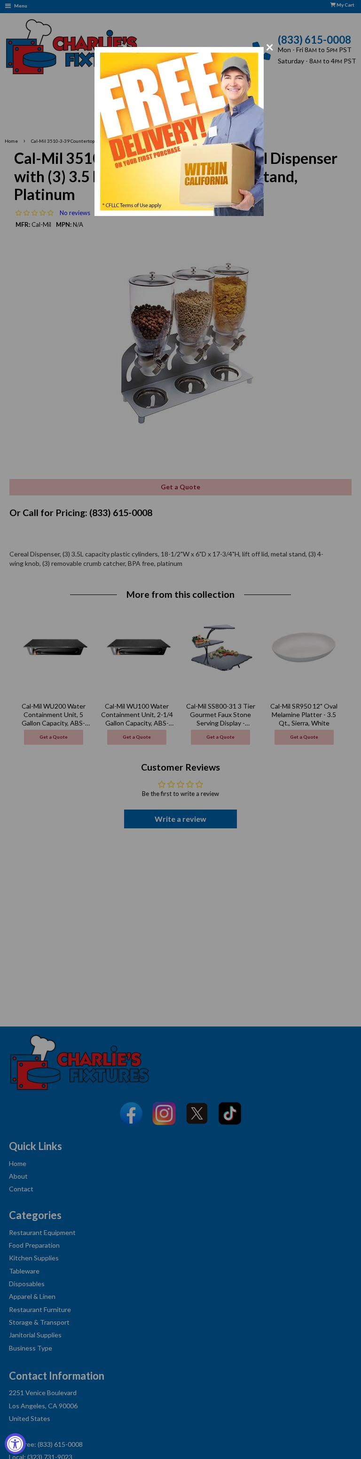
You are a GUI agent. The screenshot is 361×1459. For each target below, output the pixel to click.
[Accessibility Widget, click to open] (15, 1443)
